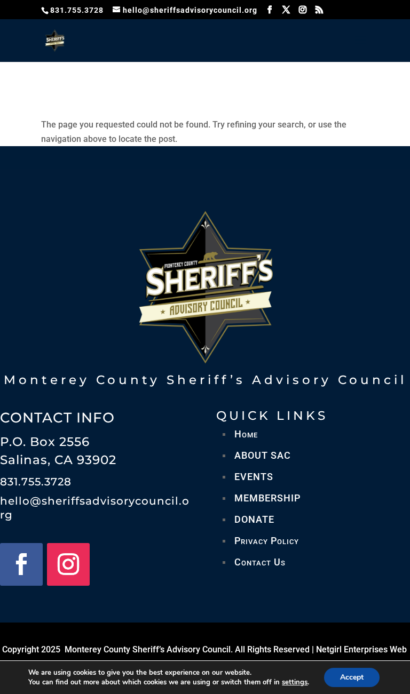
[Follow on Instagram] (68, 564)
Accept (352, 677)
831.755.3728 (36, 481)
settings (295, 682)
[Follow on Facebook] (21, 564)
